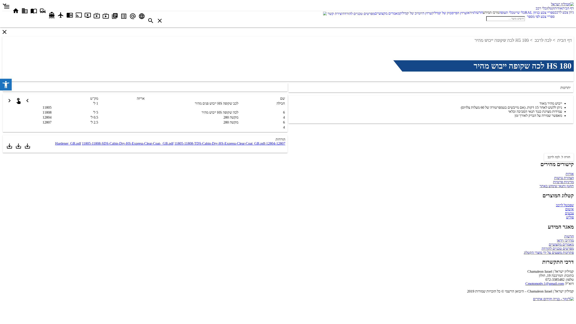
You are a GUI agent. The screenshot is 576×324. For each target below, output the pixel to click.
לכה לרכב (542, 39)
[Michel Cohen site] (325, 14)
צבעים (569, 213)
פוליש (570, 217)
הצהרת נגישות (564, 178)
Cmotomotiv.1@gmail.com (544, 284)
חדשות (569, 236)
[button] (6, 84)
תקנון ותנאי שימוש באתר (557, 186)
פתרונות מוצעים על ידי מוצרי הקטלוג (549, 252)
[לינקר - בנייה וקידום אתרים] (553, 299)
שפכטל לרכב (565, 205)
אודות (570, 174)
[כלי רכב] (533, 8)
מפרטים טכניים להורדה (558, 248)
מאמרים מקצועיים (561, 244)
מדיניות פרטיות (563, 182)
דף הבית (564, 39)
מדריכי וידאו (565, 240)
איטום (569, 209)
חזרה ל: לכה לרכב (559, 157)
